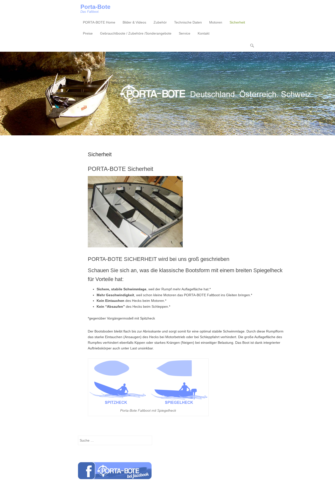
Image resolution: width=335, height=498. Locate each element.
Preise (88, 33)
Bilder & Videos (134, 22)
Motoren (215, 22)
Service (184, 33)
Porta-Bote (95, 6)
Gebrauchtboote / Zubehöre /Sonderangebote (135, 33)
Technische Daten (188, 22)
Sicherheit (237, 22)
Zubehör (160, 22)
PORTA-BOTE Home (99, 22)
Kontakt (203, 33)
